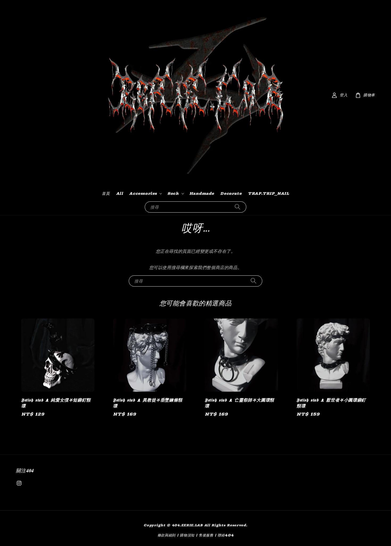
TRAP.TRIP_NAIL (268, 193)
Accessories (143, 193)
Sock (173, 193)
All (119, 193)
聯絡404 (226, 535)
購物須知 (187, 535)
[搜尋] (237, 207)
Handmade (201, 193)
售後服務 (206, 535)
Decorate (231, 193)
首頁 (106, 193)
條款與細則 (166, 535)
